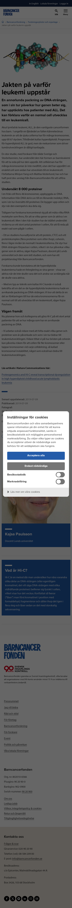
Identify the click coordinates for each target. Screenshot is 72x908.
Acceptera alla (36, 455)
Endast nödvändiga (36, 466)
